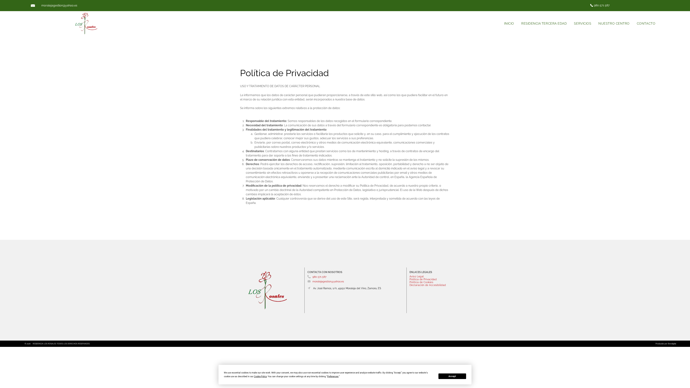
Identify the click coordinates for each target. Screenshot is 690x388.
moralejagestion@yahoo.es (59, 5)
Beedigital (672, 344)
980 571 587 (602, 5)
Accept (452, 376)
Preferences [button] (333, 376)
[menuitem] (509, 23)
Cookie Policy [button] (260, 376)
